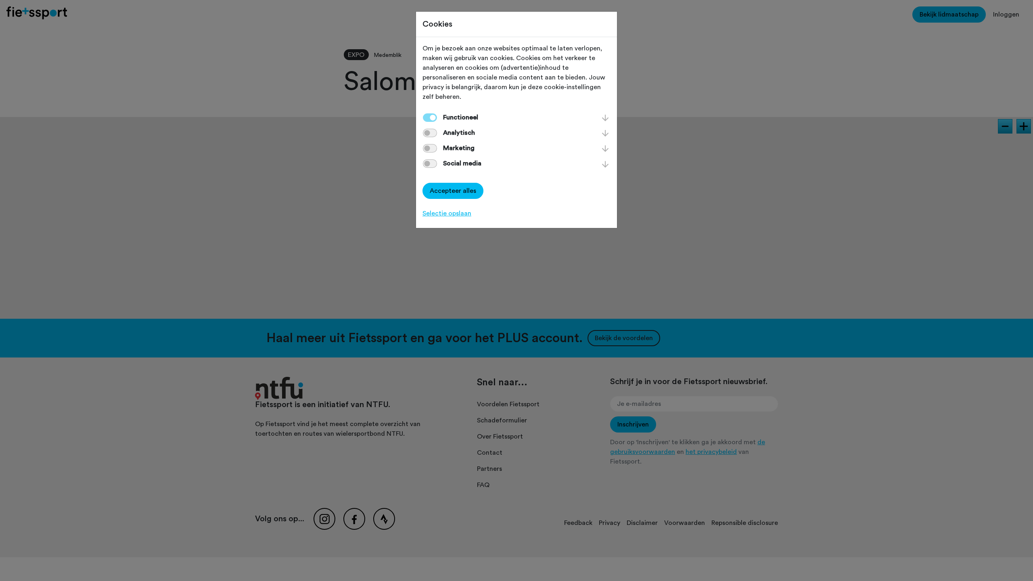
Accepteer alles (453, 191)
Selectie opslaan (446, 213)
